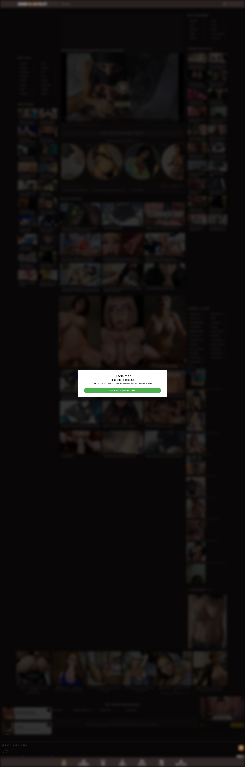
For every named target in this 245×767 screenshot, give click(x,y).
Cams (161, 764)
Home (64, 764)
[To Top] (241, 747)
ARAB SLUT (32, 4)
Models (122, 764)
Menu (239, 756)
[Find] (224, 4)
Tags (103, 764)
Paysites (142, 764)
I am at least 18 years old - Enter (122, 390)
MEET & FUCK (181, 764)
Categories (83, 764)
